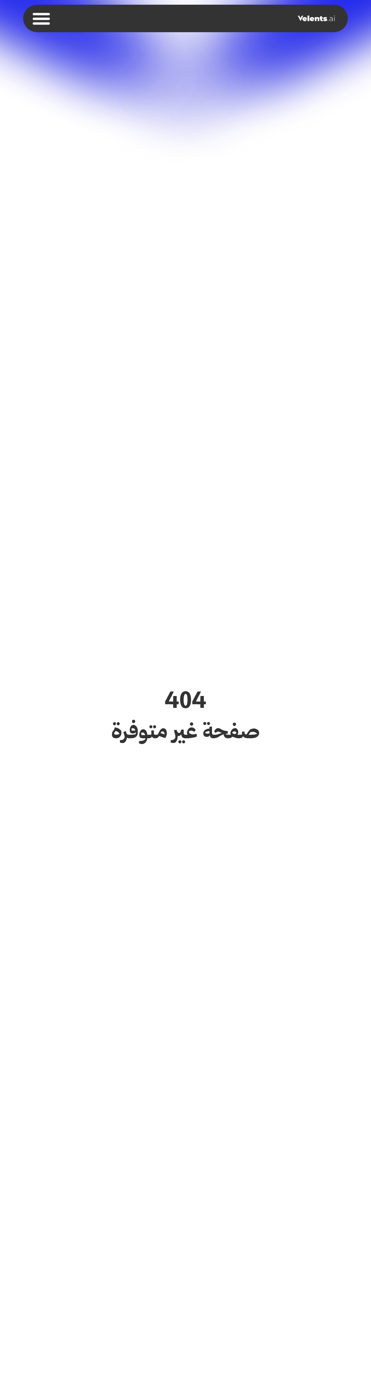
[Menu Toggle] (41, 18)
